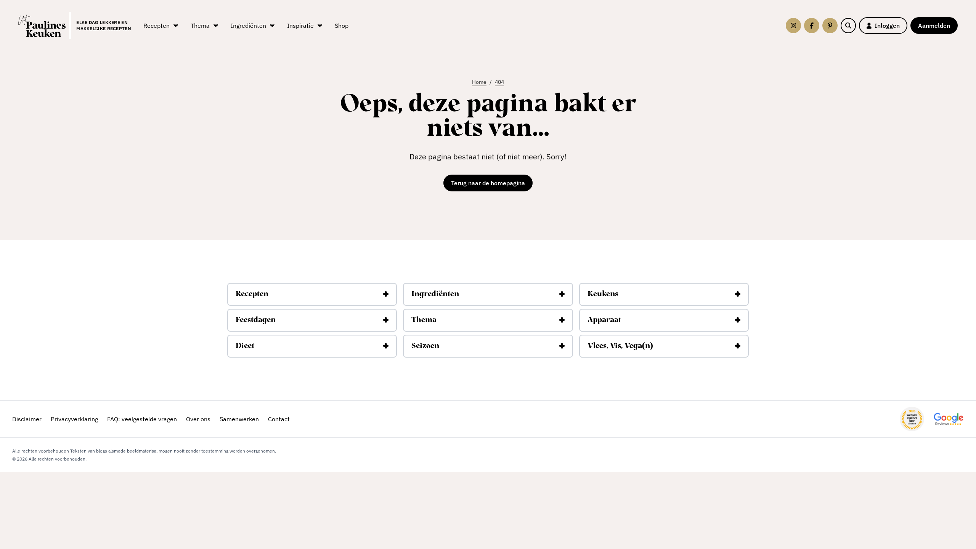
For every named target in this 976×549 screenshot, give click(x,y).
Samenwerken (239, 419)
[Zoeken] (848, 25)
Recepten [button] (252, 294)
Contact (279, 419)
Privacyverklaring (74, 419)
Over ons (198, 419)
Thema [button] (424, 320)
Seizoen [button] (425, 346)
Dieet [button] (245, 346)
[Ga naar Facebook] (811, 25)
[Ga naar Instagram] (793, 25)
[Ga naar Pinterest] (830, 25)
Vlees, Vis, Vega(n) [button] (620, 346)
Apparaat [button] (604, 320)
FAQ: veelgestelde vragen (142, 419)
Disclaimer (27, 419)
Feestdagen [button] (256, 320)
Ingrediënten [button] (435, 294)
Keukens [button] (603, 294)
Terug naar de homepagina (488, 183)
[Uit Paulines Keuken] (42, 25)
